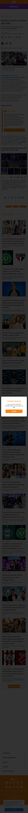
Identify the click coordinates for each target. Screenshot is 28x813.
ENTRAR (14, 411)
